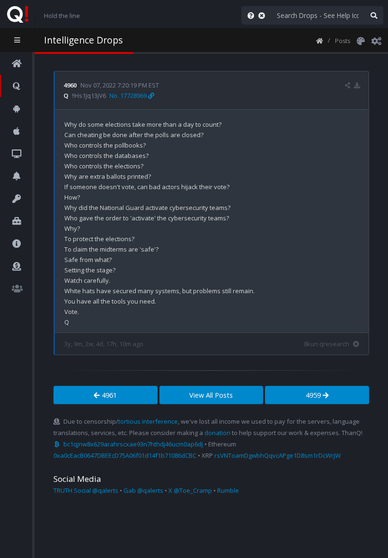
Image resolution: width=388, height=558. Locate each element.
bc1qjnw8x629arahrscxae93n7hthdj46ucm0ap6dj (133, 444)
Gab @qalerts (143, 490)
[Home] (319, 40)
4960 (70, 85)
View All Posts (211, 395)
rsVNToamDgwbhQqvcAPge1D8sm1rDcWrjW (277, 455)
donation (217, 432)
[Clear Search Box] (263, 15)
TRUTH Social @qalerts (85, 490)
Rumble (228, 490)
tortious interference (148, 421)
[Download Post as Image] (357, 85)
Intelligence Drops (83, 40)
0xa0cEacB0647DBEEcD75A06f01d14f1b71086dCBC (124, 455)
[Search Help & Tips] (248, 15)
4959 (314, 395)
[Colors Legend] (360, 40)
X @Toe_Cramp (190, 490)
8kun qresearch (326, 344)
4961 (108, 395)
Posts (342, 40)
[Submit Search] (373, 15)
